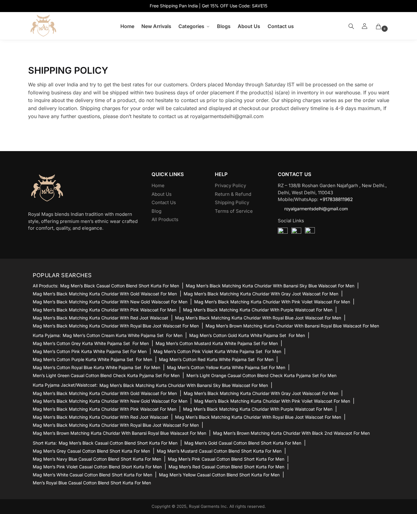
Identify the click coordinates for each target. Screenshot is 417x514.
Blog (156, 211)
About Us (162, 194)
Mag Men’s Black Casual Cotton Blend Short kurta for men (119, 285)
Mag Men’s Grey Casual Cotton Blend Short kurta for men (91, 451)
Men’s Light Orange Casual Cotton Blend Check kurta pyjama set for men (261, 375)
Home (158, 185)
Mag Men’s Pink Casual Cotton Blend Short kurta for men (226, 459)
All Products (165, 219)
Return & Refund (233, 194)
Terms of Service (234, 211)
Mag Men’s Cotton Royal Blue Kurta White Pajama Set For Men (96, 367)
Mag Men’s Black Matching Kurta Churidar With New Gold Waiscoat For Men (110, 301)
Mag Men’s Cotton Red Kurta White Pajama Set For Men (216, 359)
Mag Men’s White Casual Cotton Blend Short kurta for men (92, 474)
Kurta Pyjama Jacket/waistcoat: (65, 385)
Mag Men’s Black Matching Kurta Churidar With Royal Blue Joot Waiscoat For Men (258, 317)
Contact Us (164, 202)
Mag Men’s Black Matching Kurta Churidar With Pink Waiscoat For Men (104, 309)
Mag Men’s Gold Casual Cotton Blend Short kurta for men (242, 443)
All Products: (45, 285)
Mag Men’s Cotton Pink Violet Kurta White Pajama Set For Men (217, 351)
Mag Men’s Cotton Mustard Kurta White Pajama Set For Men (217, 343)
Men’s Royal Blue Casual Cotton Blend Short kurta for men (92, 482)
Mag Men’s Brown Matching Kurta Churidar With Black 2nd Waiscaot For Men (291, 433)
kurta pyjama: (47, 335)
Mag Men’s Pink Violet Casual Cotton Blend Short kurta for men (97, 466)
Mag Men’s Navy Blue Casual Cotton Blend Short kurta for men (97, 459)
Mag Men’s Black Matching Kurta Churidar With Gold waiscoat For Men (105, 293)
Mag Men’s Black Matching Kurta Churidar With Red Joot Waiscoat (100, 317)
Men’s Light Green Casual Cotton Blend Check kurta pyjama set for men (106, 375)
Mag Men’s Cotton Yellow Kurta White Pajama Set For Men (226, 367)
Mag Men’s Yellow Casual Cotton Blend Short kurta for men (219, 474)
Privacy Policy (230, 185)
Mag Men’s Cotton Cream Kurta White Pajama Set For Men (122, 335)
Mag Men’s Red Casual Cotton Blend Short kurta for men (226, 466)
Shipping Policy (232, 202)
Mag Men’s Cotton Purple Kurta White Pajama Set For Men (92, 359)
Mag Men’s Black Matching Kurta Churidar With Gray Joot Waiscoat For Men (261, 293)
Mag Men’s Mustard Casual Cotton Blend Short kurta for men (219, 451)
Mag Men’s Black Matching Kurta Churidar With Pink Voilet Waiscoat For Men (272, 301)
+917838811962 (336, 199)
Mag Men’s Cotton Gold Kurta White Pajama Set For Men (247, 335)
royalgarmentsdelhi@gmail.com (316, 208)
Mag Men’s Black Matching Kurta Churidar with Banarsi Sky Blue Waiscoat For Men (270, 285)
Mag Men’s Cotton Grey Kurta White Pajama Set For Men (91, 343)
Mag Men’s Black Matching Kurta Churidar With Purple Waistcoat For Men (257, 309)
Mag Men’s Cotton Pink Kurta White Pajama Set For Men (90, 351)
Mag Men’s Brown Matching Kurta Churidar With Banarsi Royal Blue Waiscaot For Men (292, 325)
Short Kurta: (45, 443)
